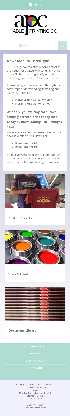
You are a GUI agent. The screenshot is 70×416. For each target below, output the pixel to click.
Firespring (40, 407)
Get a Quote (35, 367)
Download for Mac (27, 143)
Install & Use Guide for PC (32, 103)
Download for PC (26, 147)
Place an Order (35, 360)
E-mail (35, 390)
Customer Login (35, 346)
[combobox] (37, 45)
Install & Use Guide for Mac (33, 100)
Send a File (35, 353)
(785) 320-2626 (38, 387)
